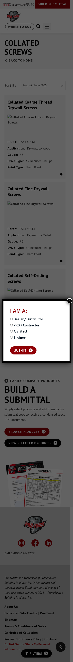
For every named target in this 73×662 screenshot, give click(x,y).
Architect (20, 331)
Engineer (20, 338)
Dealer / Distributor (28, 319)
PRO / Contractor (26, 325)
